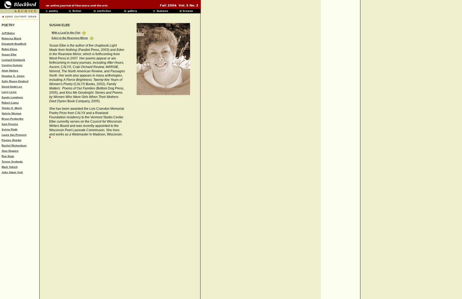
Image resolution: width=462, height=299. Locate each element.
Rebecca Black (11, 38)
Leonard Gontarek (13, 59)
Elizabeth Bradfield (14, 43)
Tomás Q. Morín (12, 108)
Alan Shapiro (10, 150)
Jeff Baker (8, 33)
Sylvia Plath (9, 129)
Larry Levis (9, 91)
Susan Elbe (9, 54)
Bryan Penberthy (13, 118)
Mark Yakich (10, 166)
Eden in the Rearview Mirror (70, 37)
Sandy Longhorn (12, 97)
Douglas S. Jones (13, 75)
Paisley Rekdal (11, 140)
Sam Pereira (10, 124)
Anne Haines (10, 70)
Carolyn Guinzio (12, 65)
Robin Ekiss (9, 49)
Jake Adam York (12, 172)
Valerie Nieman (11, 113)
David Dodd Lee (12, 86)
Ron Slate (8, 156)
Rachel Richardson (14, 145)
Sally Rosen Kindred (15, 81)
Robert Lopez (10, 102)
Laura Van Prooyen (14, 134)
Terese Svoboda (12, 161)
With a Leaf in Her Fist (66, 32)
